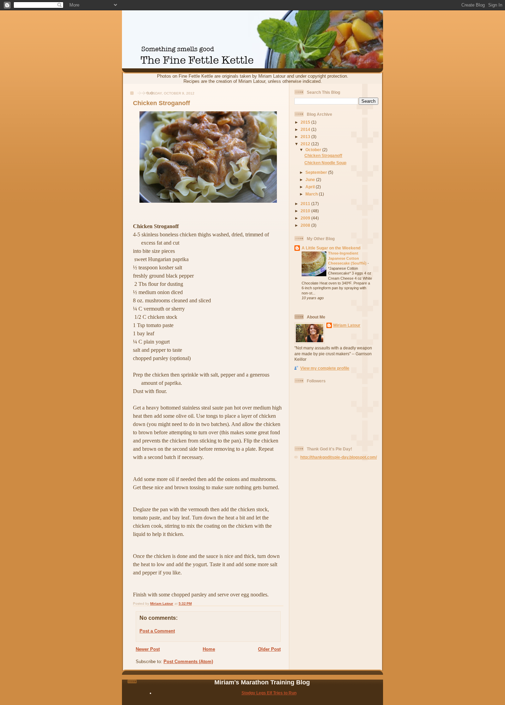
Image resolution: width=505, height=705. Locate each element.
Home (209, 649)
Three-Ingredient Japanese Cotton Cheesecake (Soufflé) (348, 258)
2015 (306, 122)
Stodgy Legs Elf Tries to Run (269, 693)
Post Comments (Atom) (188, 661)
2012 (306, 144)
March (312, 194)
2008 (306, 225)
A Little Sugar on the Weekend (331, 248)
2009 (306, 218)
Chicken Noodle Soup (325, 162)
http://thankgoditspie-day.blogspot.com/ (338, 457)
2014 (306, 129)
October (313, 149)
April (310, 186)
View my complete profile (324, 368)
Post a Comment (157, 631)
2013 (306, 136)
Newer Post (148, 649)
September (316, 172)
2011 (306, 203)
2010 (306, 211)
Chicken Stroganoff (323, 155)
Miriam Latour (346, 325)
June (310, 179)
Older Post (269, 649)
